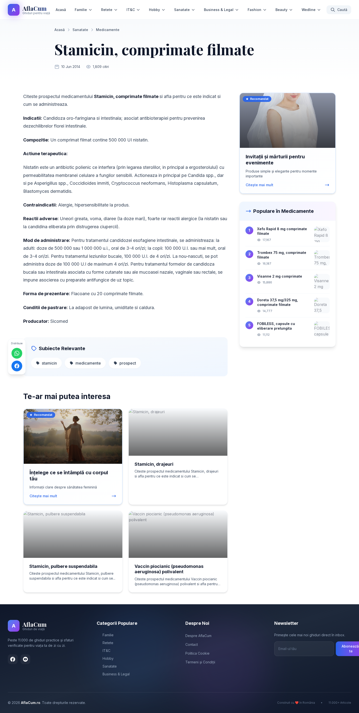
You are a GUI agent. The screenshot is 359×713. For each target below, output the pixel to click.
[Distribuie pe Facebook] (16, 365)
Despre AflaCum (198, 636)
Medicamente (107, 30)
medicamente (88, 363)
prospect (127, 363)
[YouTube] (25, 659)
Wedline (309, 10)
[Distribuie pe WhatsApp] (16, 353)
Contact (191, 644)
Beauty (281, 10)
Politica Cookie (197, 653)
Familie (81, 10)
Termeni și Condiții (200, 662)
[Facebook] (13, 659)
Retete (106, 10)
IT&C (131, 10)
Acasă (61, 10)
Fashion (254, 10)
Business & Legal (218, 10)
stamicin (49, 363)
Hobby (154, 10)
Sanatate (182, 10)
